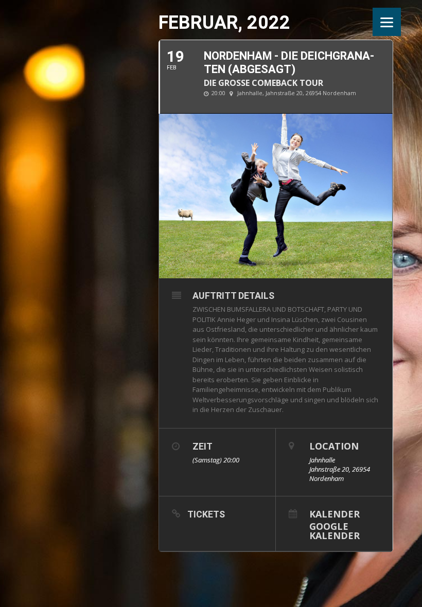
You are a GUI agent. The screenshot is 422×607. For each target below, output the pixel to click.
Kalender (334, 513)
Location (334, 446)
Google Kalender (334, 530)
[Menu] (387, 22)
